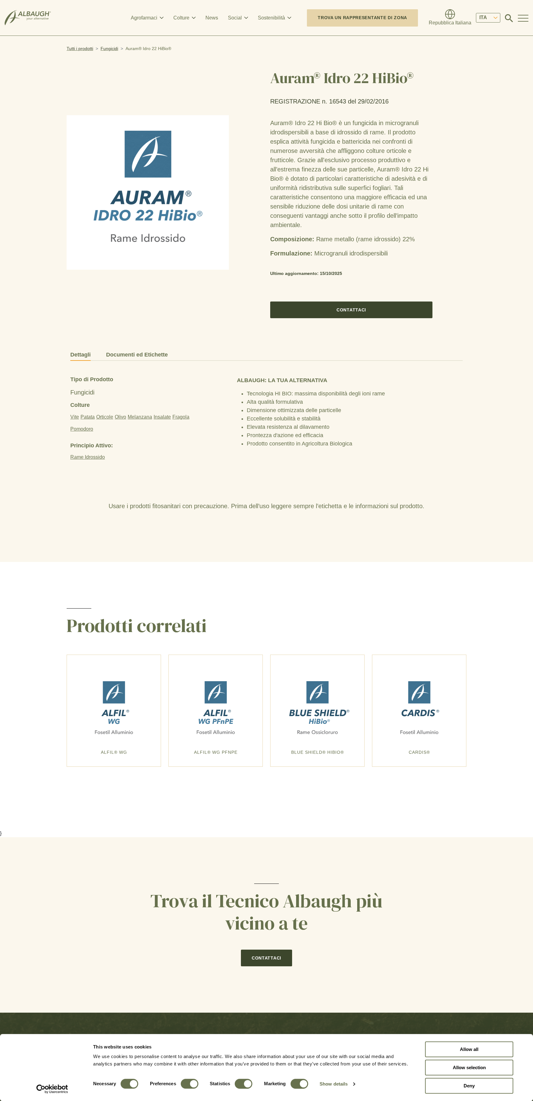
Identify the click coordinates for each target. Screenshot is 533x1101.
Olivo (120, 417)
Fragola (180, 417)
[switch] (189, 1084)
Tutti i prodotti (80, 48)
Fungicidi (109, 48)
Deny (469, 1085)
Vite (74, 417)
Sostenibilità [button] (271, 17)
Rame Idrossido (87, 457)
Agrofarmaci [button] (144, 17)
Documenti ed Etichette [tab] (137, 355)
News (211, 17)
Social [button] (235, 17)
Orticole (104, 417)
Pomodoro (81, 429)
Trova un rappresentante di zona (362, 17)
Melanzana (140, 417)
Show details (334, 1083)
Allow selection (469, 1067)
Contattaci (351, 309)
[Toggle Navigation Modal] (523, 18)
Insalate (162, 417)
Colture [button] (181, 17)
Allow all (469, 1049)
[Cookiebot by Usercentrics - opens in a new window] (52, 1089)
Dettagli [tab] (80, 355)
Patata (88, 417)
